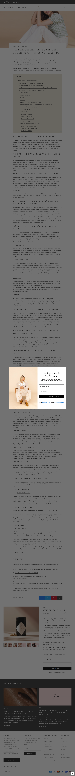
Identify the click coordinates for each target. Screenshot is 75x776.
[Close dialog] (64, 368)
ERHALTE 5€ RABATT (52, 396)
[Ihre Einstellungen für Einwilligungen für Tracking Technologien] (72, 773)
